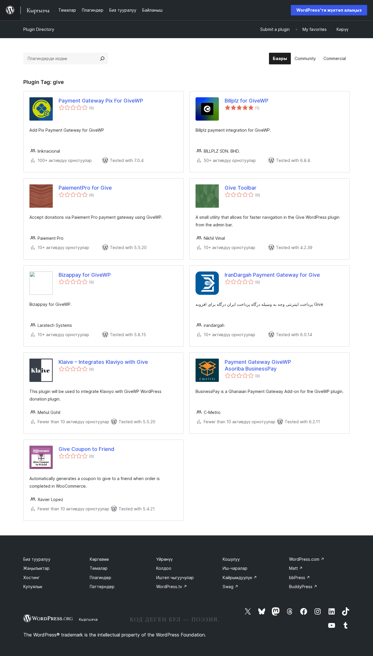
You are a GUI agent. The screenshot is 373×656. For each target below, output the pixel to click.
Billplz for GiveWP (246, 101)
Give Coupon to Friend (86, 449)
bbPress (299, 577)
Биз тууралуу (36, 559)
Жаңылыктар (36, 568)
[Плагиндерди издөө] (102, 58)
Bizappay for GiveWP (85, 275)
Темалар (99, 568)
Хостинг (31, 577)
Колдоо (163, 568)
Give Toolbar (240, 188)
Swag (230, 586)
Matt (296, 568)
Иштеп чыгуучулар (175, 577)
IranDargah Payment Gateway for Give (272, 275)
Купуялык (32, 586)
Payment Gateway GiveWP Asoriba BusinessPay (258, 365)
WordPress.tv (171, 586)
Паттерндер (102, 586)
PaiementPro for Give (85, 188)
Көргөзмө (99, 559)
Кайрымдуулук (240, 577)
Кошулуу (231, 559)
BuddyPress (303, 586)
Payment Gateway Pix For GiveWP (101, 101)
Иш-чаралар (235, 568)
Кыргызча (88, 619)
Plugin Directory (38, 29)
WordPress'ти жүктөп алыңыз (329, 10)
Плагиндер (100, 577)
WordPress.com (306, 559)
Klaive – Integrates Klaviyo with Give (103, 362)
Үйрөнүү (164, 559)
